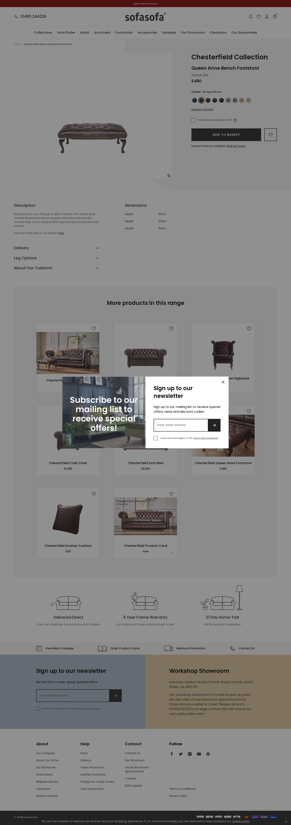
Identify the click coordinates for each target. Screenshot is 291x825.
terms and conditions (205, 438)
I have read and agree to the (189, 438)
